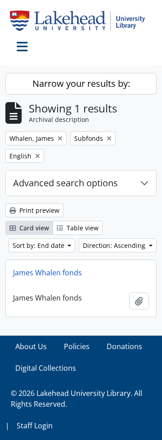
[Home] (81, 21)
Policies (77, 346)
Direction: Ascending (115, 245)
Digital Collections (45, 368)
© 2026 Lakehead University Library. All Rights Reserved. (76, 398)
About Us (31, 346)
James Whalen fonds (47, 273)
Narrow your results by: (81, 83)
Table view (82, 228)
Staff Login (35, 426)
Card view (33, 228)
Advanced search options (65, 183)
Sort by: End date (39, 245)
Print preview (38, 210)
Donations (124, 346)
